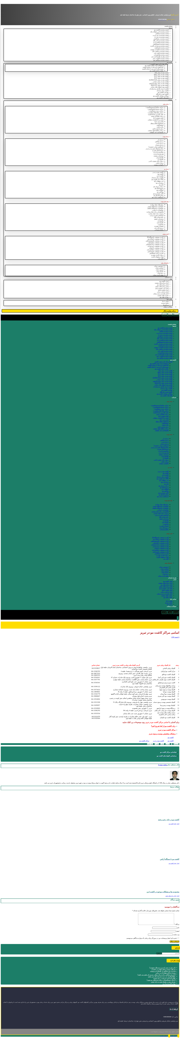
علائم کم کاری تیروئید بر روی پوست (164, 978)
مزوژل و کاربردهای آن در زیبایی (166, 973)
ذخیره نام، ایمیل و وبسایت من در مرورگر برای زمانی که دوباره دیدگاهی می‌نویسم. (151, 938)
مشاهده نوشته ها (162, 765)
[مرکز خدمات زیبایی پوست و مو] (165, 10)
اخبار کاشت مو (172, 823)
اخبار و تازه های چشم (170, 896)
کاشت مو (171, 737)
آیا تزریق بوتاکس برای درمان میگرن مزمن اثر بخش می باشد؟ (156, 975)
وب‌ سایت (176, 934)
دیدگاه (176, 924)
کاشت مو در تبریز (158, 741)
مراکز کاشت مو (144, 741)
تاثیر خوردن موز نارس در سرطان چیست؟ (162, 967)
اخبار (178, 823)
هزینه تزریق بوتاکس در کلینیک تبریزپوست (163, 971)
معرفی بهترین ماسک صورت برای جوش (163, 982)
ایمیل (177, 931)
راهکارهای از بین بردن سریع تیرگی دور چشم (162, 976)
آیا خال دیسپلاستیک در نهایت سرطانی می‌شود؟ (161, 980)
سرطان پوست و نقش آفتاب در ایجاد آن (163, 969)
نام (178, 927)
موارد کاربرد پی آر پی (169, 983)
